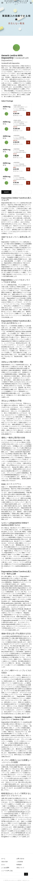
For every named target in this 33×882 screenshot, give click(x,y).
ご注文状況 (19, 862)
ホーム (3, 858)
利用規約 (19, 865)
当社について (20, 868)
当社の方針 (4, 862)
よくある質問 (5, 868)
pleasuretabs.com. (12, 880)
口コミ (3, 865)
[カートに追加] (28, 114)
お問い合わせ (20, 858)
